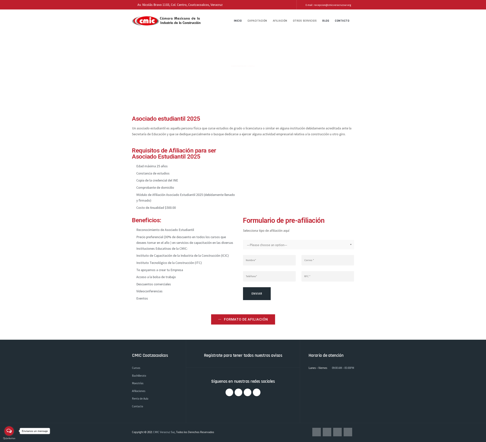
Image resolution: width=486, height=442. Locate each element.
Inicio (238, 21)
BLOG (325, 21)
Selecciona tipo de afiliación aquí (266, 230)
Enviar (257, 293)
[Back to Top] (478, 436)
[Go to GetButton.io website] (9, 438)
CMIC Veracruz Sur (164, 432)
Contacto (342, 21)
